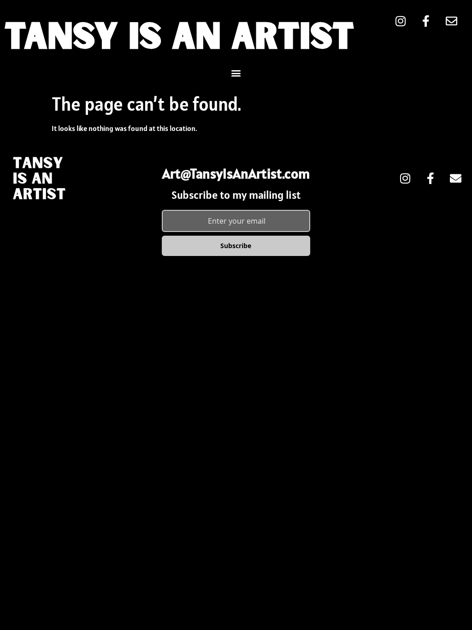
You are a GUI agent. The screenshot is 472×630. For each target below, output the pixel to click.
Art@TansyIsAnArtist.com (236, 173)
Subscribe (235, 245)
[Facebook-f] (430, 178)
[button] (236, 72)
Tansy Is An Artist (179, 38)
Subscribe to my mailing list (236, 195)
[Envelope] (455, 178)
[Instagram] (405, 178)
